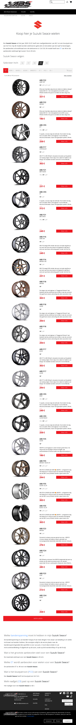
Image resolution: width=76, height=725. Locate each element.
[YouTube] (68, 696)
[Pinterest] (71, 693)
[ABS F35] (21, 446)
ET (61, 48)
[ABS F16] (21, 244)
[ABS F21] (21, 177)
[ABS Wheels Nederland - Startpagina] (18, 4)
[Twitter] (61, 693)
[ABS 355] (21, 132)
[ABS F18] (21, 289)
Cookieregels (30, 716)
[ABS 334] (21, 602)
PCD (31, 671)
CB (19, 681)
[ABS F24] (21, 558)
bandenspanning (19, 635)
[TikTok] (71, 696)
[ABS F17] (21, 154)
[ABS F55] (21, 468)
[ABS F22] (21, 87)
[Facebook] (64, 693)
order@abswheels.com (21, 703)
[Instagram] (68, 693)
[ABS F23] (21, 536)
